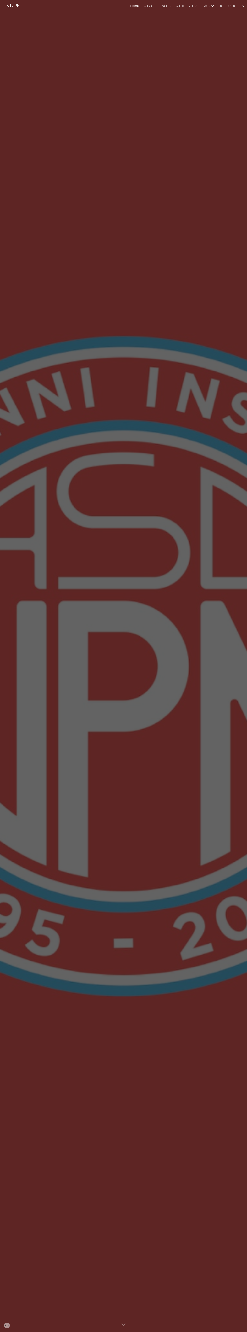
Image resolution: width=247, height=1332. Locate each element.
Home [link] (134, 5)
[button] (242, 5)
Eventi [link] (206, 5)
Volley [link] (193, 5)
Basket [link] (166, 5)
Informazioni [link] (227, 5)
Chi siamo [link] (150, 5)
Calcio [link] (180, 5)
